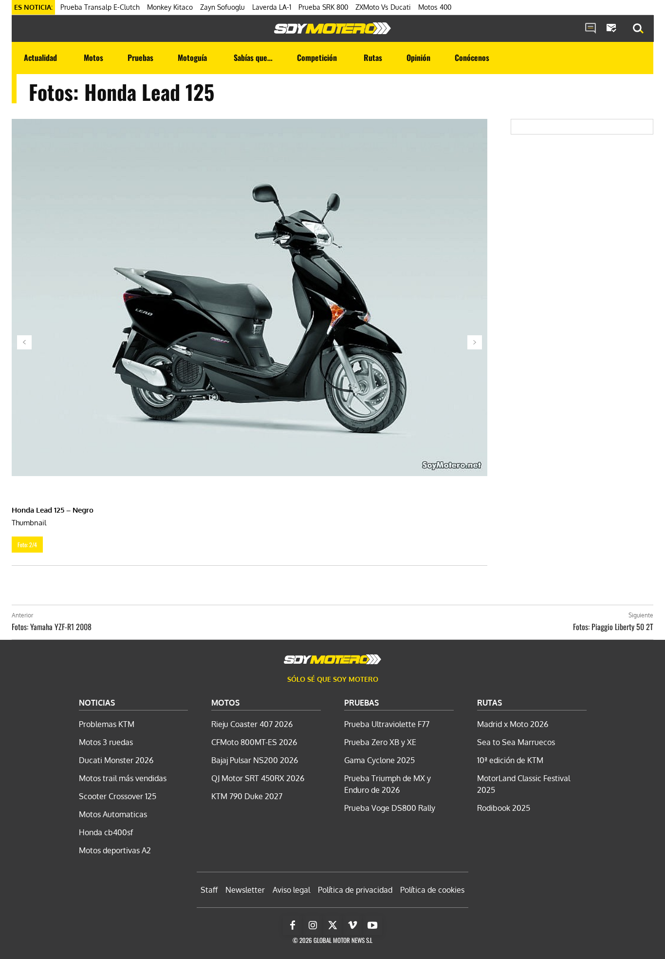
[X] (332, 925)
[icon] (590, 28)
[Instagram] (312, 925)
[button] (638, 28)
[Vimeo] (352, 925)
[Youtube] (372, 925)
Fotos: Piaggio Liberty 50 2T (613, 627)
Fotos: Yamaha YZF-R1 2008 (52, 627)
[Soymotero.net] (332, 28)
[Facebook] (292, 925)
